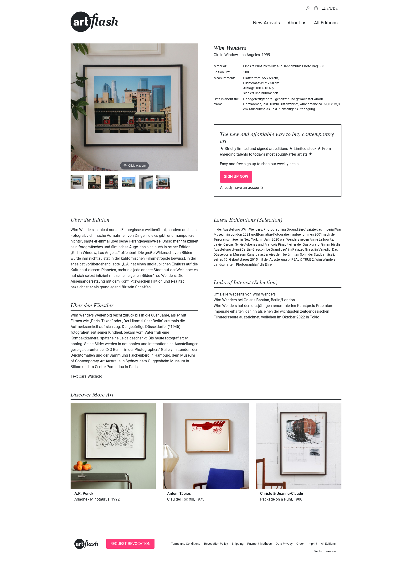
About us (297, 23)
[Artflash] (94, 21)
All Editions (326, 23)
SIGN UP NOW (236, 176)
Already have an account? (241, 187)
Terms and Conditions (185, 543)
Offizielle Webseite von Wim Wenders (245, 294)
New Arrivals (266, 23)
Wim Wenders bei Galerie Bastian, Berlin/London (254, 300)
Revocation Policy (216, 543)
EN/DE (332, 8)
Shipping (237, 543)
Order (300, 543)
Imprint (312, 543)
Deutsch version (325, 551)
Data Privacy (284, 543)
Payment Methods (259, 543)
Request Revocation (130, 543)
